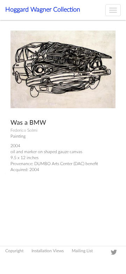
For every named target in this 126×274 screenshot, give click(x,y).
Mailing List (82, 251)
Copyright (14, 251)
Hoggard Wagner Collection (42, 10)
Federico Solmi (23, 130)
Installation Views (47, 251)
